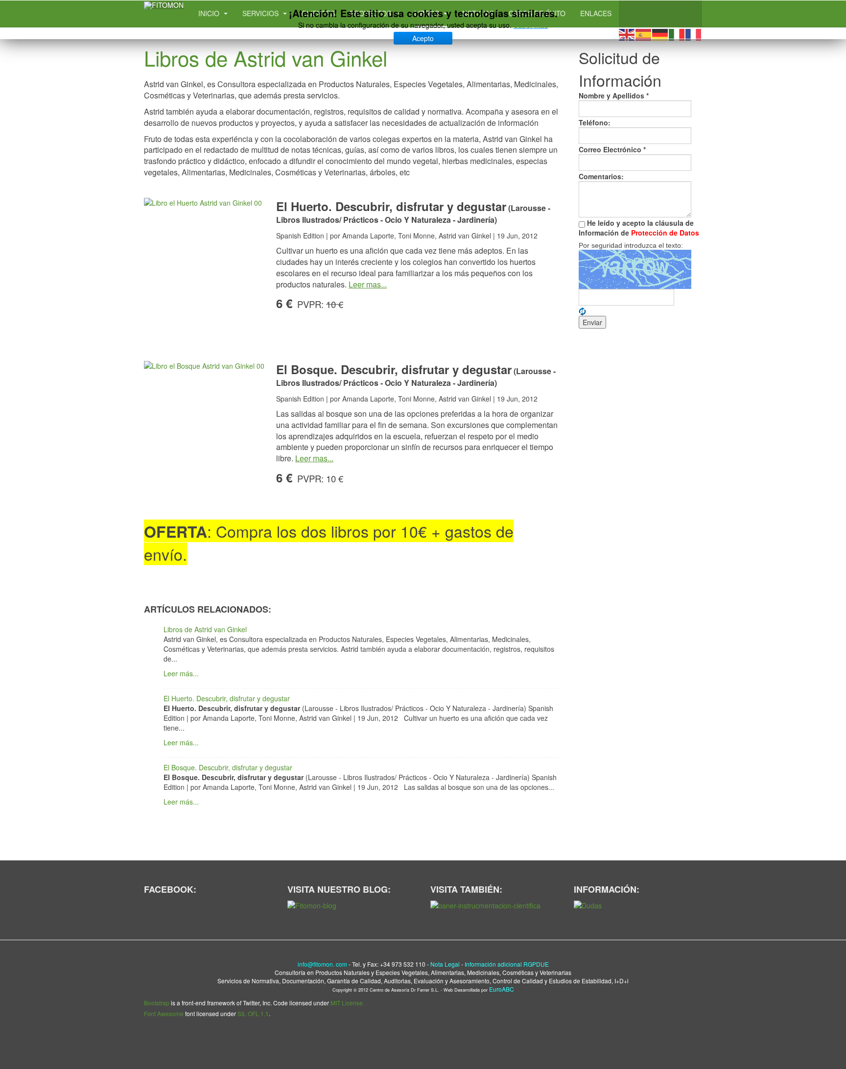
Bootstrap (156, 1002)
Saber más (531, 25)
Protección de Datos (665, 233)
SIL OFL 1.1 (253, 1013)
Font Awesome (164, 1013)
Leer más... (181, 673)
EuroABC (501, 989)
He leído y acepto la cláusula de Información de (639, 228)
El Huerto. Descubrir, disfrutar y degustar (227, 698)
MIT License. (347, 1002)
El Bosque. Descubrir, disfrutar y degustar (228, 767)
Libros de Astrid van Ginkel (265, 57)
